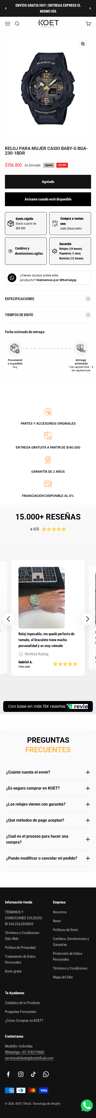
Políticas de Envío (65, 930)
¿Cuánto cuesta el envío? (28, 772)
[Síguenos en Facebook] (8, 1074)
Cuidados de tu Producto (22, 1003)
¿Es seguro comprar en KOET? (33, 788)
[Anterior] (6, 8)
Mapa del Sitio (63, 977)
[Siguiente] (90, 8)
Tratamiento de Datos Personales (20, 959)
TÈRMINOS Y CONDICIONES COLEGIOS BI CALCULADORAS (23, 918)
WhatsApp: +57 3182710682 (24, 1052)
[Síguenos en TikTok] (33, 1074)
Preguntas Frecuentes (20, 1012)
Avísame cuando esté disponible (48, 199)
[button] (87, 619)
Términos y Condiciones (70, 968)
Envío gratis (13, 971)
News (57, 921)
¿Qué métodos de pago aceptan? (35, 820)
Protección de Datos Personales (67, 956)
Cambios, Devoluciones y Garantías (71, 942)
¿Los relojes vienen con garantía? (35, 804)
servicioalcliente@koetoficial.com (29, 1058)
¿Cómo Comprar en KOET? (24, 1020)
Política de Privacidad (20, 947)
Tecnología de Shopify (46, 1103)
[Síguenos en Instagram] (20, 1074)
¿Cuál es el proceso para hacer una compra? (37, 839)
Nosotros (60, 912)
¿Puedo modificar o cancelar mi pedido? (41, 858)
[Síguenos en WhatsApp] (46, 1074)
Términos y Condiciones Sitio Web (22, 936)
